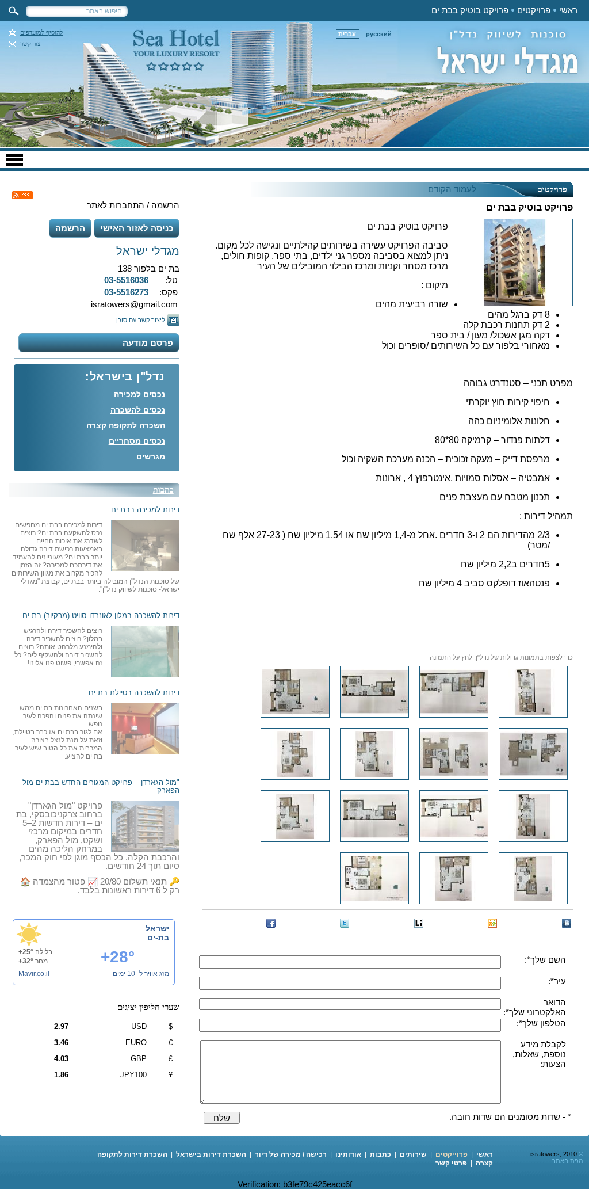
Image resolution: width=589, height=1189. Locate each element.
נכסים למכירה (139, 394)
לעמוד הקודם (452, 189)
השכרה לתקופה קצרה (125, 425)
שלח (221, 1118)
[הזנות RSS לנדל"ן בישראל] (22, 195)
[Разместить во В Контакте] (566, 923)
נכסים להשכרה (137, 409)
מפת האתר (567, 1160)
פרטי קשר (451, 1163)
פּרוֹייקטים (451, 1154)
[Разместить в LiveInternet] (418, 923)
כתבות (163, 490)
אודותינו (348, 1154)
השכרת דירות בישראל (211, 1154)
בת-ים (158, 937)
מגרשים (150, 456)
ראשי (568, 10)
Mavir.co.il (33, 974)
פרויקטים (533, 10)
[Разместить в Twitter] (344, 923)
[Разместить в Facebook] (271, 923)
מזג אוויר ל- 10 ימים (141, 974)
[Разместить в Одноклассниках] (492, 923)
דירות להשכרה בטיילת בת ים (134, 693)
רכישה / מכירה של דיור (291, 1154)
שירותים (413, 1154)
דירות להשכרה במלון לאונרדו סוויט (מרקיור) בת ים (100, 616)
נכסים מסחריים (137, 440)
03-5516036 (126, 280)
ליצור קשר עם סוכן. (139, 320)
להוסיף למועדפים (41, 32)
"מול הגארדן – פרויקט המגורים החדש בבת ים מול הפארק (100, 787)
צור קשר (30, 44)
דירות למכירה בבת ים (145, 510)
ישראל (157, 928)
